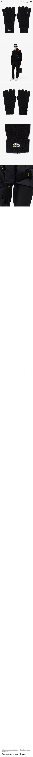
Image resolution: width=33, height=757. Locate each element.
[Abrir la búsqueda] (27, 2)
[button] (24, 1)
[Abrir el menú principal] (31, 2)
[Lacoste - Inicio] (2, 2)
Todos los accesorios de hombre (10, 750)
